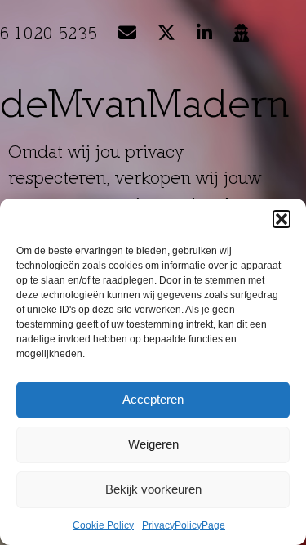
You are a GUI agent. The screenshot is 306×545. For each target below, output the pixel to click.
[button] (281, 219)
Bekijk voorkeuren (153, 489)
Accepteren (153, 399)
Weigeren (153, 444)
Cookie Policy (103, 525)
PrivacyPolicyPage (183, 525)
